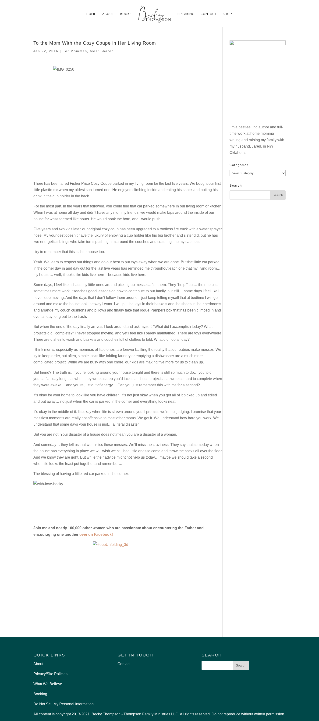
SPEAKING (186, 14)
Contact (123, 664)
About (38, 664)
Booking (40, 694)
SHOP (227, 14)
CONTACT (209, 14)
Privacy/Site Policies (50, 674)
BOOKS (126, 14)
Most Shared (102, 51)
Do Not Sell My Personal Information (63, 704)
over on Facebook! (96, 534)
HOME (91, 14)
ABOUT (108, 14)
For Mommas (75, 51)
